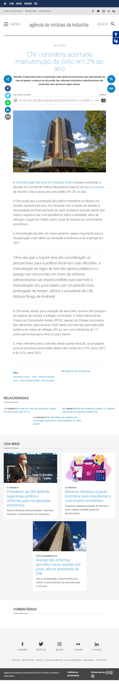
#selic (15, 380)
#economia (17, 376)
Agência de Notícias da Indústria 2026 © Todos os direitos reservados (31, 674)
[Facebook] (8, 88)
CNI (11, 3)
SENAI (28, 3)
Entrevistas (28, 660)
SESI (19, 3)
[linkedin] (113, 11)
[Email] (8, 117)
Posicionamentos (46, 556)
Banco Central (93, 187)
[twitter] (98, 11)
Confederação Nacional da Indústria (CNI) (44, 182)
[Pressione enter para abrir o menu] (6, 24)
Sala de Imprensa (13, 11)
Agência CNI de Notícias (77, 371)
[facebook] (92, 11)
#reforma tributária (46, 376)
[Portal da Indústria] (5, 3)
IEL (36, 3)
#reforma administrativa (30, 380)
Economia (11, 408)
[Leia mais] (30, 468)
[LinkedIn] (8, 110)
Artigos (40, 660)
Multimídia (31, 11)
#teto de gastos (47, 380)
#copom (26, 376)
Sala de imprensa (73, 660)
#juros (34, 376)
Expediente (45, 11)
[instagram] (103, 11)
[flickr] (109, 11)
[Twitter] (8, 96)
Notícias (16, 660)
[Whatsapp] (8, 103)
